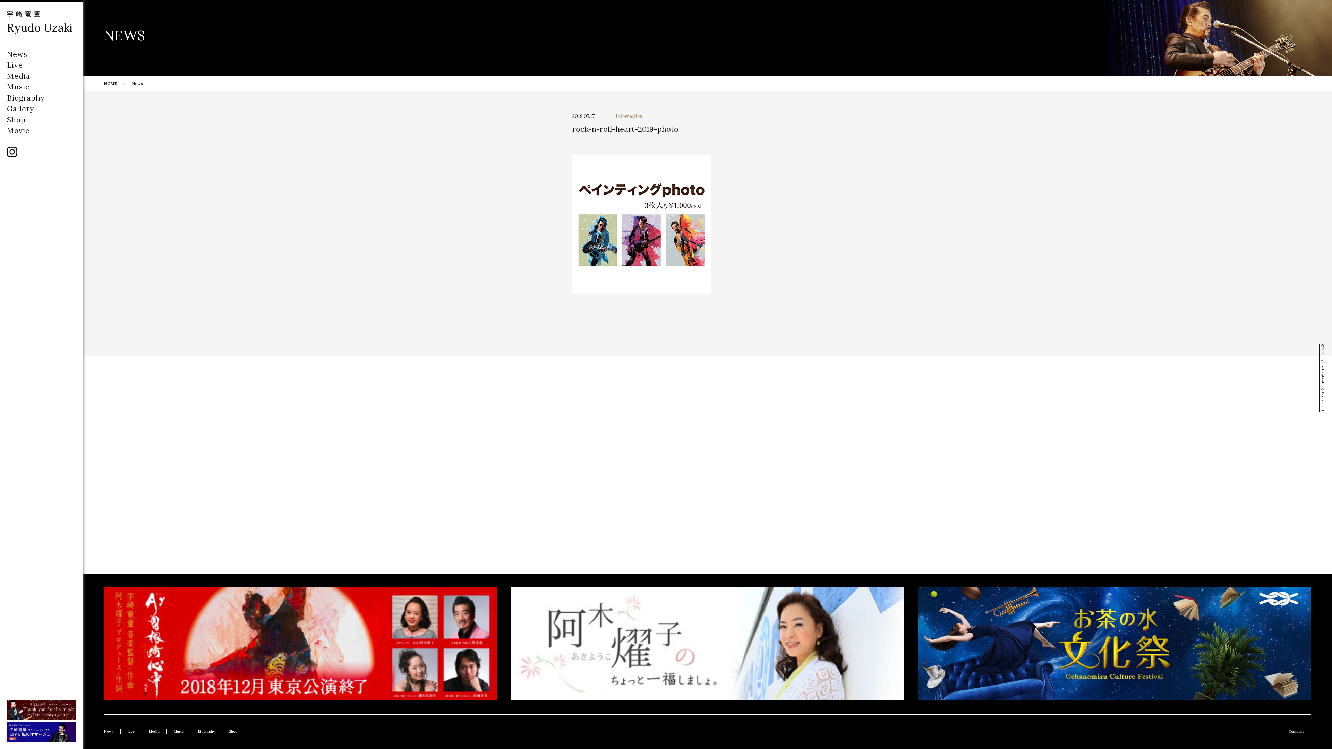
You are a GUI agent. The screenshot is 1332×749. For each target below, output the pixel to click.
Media (18, 76)
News (17, 54)
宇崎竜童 (25, 14)
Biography (26, 98)
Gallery (20, 108)
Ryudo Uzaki (40, 27)
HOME (110, 83)
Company (1296, 731)
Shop (16, 119)
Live (15, 65)
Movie (18, 130)
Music (18, 87)
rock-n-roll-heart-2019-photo (625, 129)
